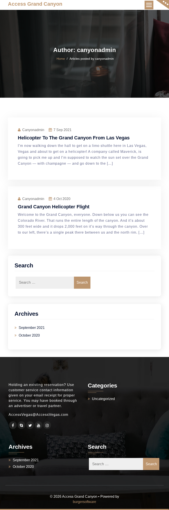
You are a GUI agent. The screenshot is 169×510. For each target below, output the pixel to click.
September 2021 (32, 328)
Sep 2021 (62, 130)
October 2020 (29, 335)
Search (82, 282)
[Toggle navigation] (149, 5)
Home (61, 58)
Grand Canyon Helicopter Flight (53, 206)
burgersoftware (84, 502)
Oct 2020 (61, 199)
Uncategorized (103, 399)
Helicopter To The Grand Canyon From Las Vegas (74, 138)
